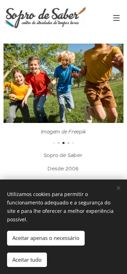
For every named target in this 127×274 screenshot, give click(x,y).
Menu (116, 18)
